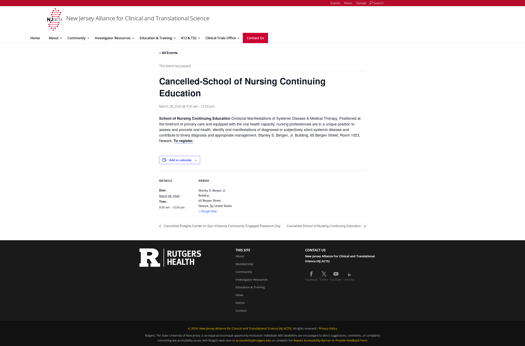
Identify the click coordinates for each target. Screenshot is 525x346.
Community (76, 38)
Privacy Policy (328, 328)
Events (335, 3)
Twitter (324, 280)
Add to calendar (180, 160)
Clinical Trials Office (220, 38)
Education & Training (156, 38)
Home (35, 38)
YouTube (335, 280)
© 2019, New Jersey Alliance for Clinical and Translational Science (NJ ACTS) (239, 328)
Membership (244, 264)
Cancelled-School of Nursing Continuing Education (324, 225)
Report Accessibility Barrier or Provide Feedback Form (330, 340)
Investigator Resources (113, 38)
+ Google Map (208, 211)
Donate (361, 3)
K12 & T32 (188, 38)
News (348, 3)
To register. (183, 140)
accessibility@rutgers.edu (253, 340)
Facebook (311, 280)
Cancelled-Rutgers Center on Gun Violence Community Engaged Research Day (222, 225)
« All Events (168, 52)
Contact (241, 311)
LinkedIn (349, 280)
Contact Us (255, 38)
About (53, 38)
